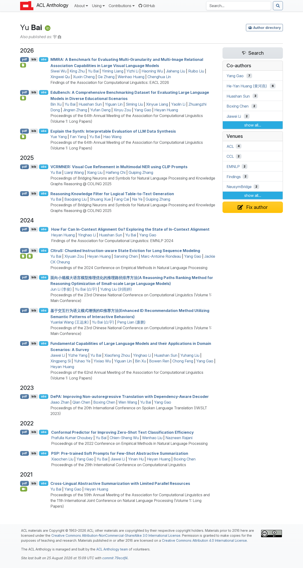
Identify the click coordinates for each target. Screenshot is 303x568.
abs (43, 59)
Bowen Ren (159, 361)
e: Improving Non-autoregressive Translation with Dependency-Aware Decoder (129, 396)
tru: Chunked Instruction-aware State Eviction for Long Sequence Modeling (125, 250)
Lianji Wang (74, 172)
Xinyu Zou (122, 110)
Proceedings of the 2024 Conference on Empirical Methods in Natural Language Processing (128, 267)
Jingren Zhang (75, 110)
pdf (24, 59)
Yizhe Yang (77, 355)
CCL (230, 156)
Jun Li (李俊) (61, 289)
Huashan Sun (90, 104)
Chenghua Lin (159, 76)
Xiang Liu (94, 172)
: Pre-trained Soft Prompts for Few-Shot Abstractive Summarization (119, 453)
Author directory (267, 28)
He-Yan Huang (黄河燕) (247, 86)
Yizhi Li (132, 71)
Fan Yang (78, 136)
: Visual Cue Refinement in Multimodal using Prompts (118, 166)
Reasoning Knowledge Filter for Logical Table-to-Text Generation (112, 193)
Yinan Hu (136, 459)
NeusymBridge (239, 186)
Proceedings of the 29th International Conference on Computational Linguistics (118, 464)
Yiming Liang (112, 71)
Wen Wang (127, 402)
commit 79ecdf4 (115, 558)
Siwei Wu (58, 71)
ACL (230, 146)
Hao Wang (112, 136)
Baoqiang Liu (75, 199)
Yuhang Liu (189, 355)
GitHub (149, 5)
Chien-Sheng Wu (124, 437)
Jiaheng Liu (175, 71)
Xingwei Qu (60, 76)
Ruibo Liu (196, 71)
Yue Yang (58, 136)
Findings (234, 176)
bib (33, 59)
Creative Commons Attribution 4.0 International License (204, 540)
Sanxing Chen (126, 256)
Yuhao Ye (82, 361)
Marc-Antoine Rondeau (161, 256)
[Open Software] (23, 256)
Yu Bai (93, 71)
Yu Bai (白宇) (86, 289)
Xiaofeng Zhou (117, 355)
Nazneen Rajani (178, 437)
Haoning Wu (152, 71)
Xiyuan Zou (74, 256)
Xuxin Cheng (84, 76)
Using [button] (97, 5)
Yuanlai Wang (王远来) (69, 322)
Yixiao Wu (102, 361)
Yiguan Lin (114, 104)
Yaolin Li (178, 104)
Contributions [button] (120, 5)
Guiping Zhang (141, 172)
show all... (252, 125)
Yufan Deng (100, 110)
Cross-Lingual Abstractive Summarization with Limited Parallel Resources (120, 483)
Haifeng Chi (115, 172)
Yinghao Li (87, 235)
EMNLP (233, 166)
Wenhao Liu (152, 437)
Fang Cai (121, 199)
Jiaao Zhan (59, 402)
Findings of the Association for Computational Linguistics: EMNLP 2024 (112, 240)
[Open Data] (30, 256)
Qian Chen (81, 402)
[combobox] (238, 5)
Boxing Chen (104, 402)
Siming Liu (134, 104)
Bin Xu (56, 104)
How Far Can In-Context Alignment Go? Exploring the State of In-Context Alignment (130, 229)
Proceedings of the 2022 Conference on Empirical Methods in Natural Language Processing (129, 443)
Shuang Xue (100, 199)
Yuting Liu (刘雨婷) (116, 289)
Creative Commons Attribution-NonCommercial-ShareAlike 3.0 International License (115, 535)
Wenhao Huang (131, 76)
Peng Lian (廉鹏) (131, 322)
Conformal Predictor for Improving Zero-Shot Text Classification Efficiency (122, 432)
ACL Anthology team (112, 549)
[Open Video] (23, 489)
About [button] (79, 5)
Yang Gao (142, 110)
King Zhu (77, 71)
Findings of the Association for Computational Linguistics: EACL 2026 (109, 82)
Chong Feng (182, 361)
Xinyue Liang (157, 104)
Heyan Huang (166, 110)
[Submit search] (278, 5)
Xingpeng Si (60, 361)
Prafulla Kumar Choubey (72, 437)
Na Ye (137, 199)
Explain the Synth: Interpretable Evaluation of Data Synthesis (113, 131)
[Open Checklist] (23, 65)
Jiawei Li (57, 355)
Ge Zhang (106, 76)
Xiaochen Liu (62, 459)
